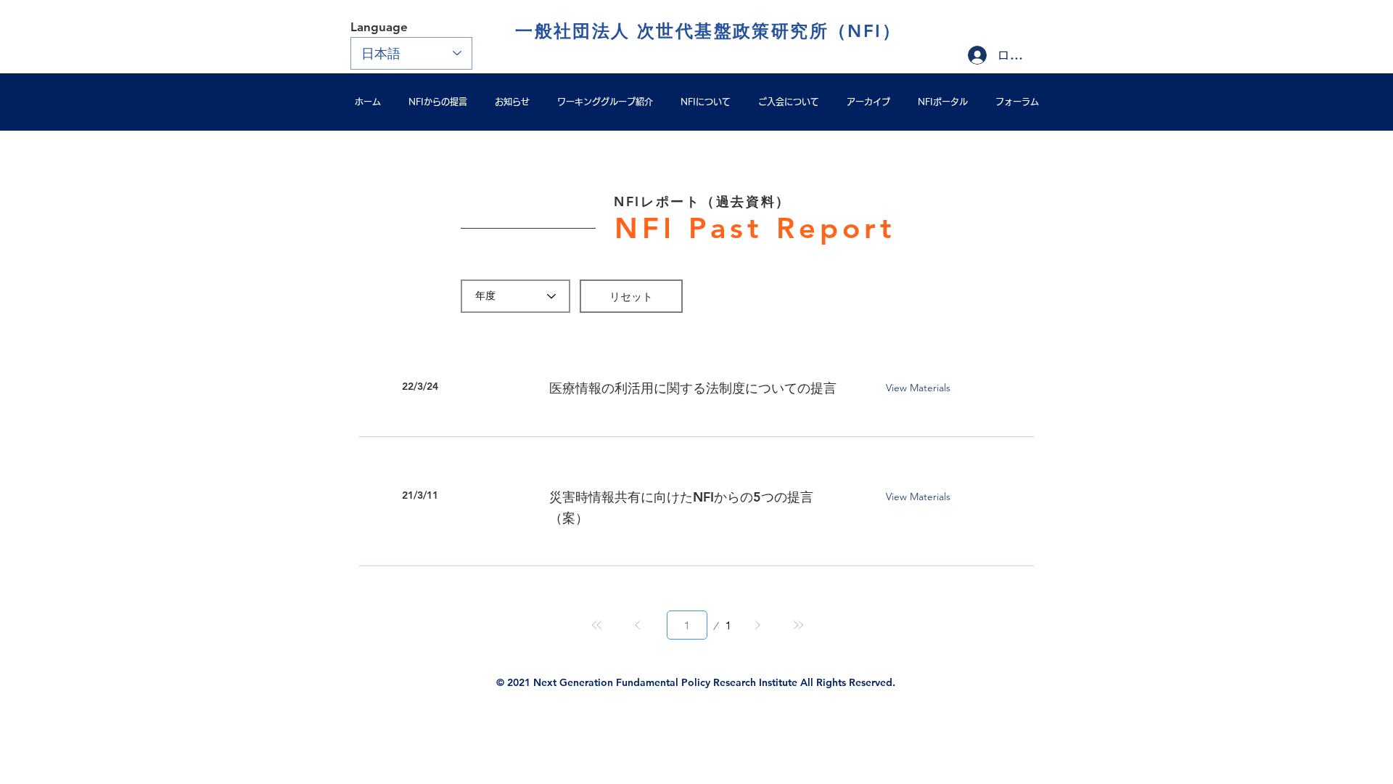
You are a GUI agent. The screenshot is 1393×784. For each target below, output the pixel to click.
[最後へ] (798, 625)
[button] (631, 296)
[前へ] (637, 625)
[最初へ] (597, 625)
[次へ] (757, 625)
